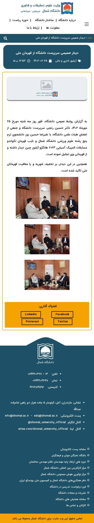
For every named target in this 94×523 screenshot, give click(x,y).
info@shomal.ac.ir (17, 415)
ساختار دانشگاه (44, 20)
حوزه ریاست (20, 20)
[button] (87, 24)
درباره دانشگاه (67, 20)
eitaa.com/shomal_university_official (43, 429)
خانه (90, 38)
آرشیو (74, 61)
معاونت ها (52, 27)
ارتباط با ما (33, 27)
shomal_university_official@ (47, 422)
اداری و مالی (62, 61)
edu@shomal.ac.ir (46, 415)
